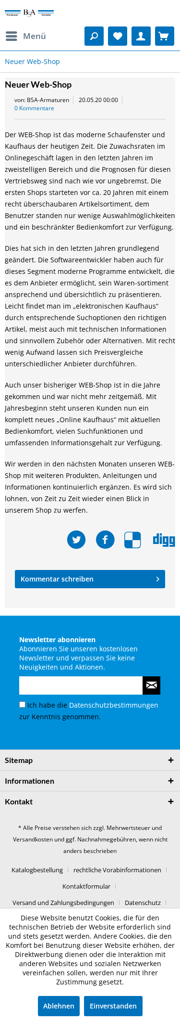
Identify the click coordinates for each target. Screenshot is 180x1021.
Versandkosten (33, 839)
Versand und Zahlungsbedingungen (63, 902)
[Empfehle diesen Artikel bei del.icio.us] (138, 540)
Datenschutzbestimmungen (113, 705)
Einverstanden (113, 1005)
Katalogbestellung (37, 870)
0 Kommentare (34, 108)
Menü (34, 35)
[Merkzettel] (117, 36)
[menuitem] (25, 36)
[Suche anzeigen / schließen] (94, 36)
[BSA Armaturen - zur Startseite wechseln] (29, 13)
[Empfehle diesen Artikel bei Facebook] (110, 540)
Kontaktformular (86, 886)
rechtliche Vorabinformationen (117, 870)
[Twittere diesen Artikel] (81, 540)
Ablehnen (58, 1005)
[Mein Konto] (141, 36)
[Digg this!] (164, 540)
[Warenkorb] (164, 36)
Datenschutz (143, 902)
